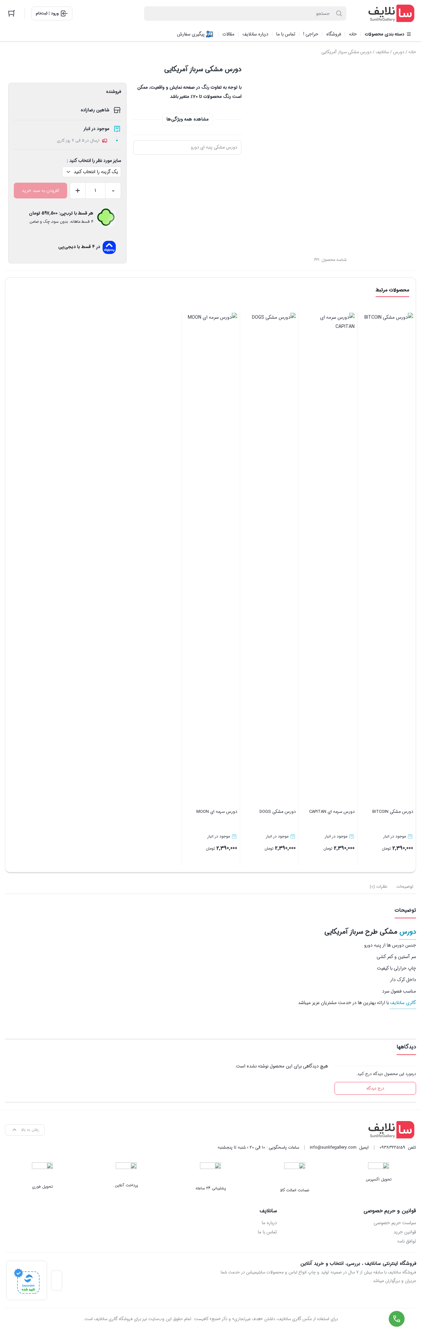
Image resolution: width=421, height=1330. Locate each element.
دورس (398, 52)
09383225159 (392, 1147)
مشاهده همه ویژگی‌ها (187, 119)
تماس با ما (267, 1232)
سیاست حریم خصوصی (395, 1223)
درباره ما (269, 1223)
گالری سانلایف (403, 1002)
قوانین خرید (404, 1232)
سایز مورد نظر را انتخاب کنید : (94, 160)
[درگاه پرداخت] (26, 1280)
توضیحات (404, 886)
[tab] (405, 887)
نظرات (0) (378, 886)
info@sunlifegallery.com (333, 1147)
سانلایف (382, 52)
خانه (412, 52)
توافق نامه (406, 1241)
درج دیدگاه (375, 1088)
